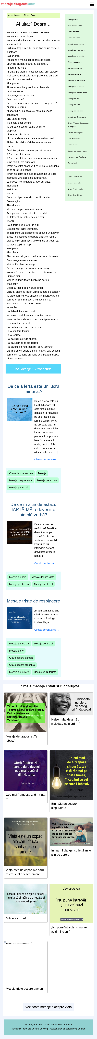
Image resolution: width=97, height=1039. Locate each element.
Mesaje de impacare (76, 86)
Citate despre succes (21, 473)
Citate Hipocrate (74, 183)
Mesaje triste (16, 650)
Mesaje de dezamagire (77, 117)
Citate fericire (73, 145)
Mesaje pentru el (18, 487)
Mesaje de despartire (76, 80)
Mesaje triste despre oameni (24, 988)
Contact (81, 1028)
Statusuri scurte (74, 139)
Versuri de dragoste (75, 133)
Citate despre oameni (21, 657)
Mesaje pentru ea (47, 480)
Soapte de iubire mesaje (77, 151)
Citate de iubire (74, 38)
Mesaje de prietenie (76, 111)
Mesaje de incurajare (76, 50)
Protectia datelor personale (62, 1028)
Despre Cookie (39, 1028)
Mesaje (42, 473)
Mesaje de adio (17, 577)
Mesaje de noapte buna (77, 93)
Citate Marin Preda (75, 189)
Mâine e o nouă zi (17, 918)
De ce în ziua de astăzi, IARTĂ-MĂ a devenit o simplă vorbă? (33, 509)
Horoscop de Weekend (77, 157)
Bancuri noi (72, 163)
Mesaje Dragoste (15, 15)
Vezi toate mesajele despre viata (48, 1007)
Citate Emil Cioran (75, 195)
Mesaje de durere (19, 672)
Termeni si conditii (21, 1028)
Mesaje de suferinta (76, 56)
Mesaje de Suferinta (45, 672)
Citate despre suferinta (22, 664)
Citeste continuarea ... (46, 459)
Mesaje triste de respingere (33, 600)
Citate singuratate (75, 62)
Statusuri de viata (75, 26)
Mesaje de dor (73, 99)
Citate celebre (73, 32)
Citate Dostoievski (75, 177)
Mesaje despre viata (20, 480)
